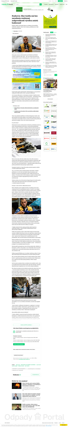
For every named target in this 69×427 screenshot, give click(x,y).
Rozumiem (64, 425)
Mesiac (55, 32)
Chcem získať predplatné (18, 344)
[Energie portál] (5, 1)
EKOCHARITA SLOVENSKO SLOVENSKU (28, 364)
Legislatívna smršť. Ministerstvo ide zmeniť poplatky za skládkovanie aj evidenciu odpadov (51, 42)
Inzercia (60, 422)
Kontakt (63, 422)
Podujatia (46, 4)
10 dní (52, 32)
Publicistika (15, 31)
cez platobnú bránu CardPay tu (24, 359)
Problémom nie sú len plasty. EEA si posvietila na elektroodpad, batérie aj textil (26, 112)
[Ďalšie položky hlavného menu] (66, 4)
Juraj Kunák (38, 364)
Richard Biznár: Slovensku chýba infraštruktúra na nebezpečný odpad (26, 108)
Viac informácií (49, 425)
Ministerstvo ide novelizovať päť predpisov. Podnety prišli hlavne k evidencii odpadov (50, 53)
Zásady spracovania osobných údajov (47, 422)
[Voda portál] (14, 1)
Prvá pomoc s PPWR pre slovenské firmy (49, 90)
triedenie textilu (21, 365)
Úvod (7, 4)
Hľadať (41, 4)
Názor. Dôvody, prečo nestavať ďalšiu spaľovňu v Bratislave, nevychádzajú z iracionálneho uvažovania (51, 66)
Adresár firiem (62, 4)
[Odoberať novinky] (56, 75)
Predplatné (56, 422)
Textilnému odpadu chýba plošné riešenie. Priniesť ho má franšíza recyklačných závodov (50, 59)
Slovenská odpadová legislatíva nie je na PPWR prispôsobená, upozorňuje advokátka (51, 45)
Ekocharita (18, 364)
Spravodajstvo (51, 4)
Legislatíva (56, 4)
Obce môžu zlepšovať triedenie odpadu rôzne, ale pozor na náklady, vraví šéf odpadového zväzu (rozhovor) (51, 49)
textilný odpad (14, 365)
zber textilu (27, 365)
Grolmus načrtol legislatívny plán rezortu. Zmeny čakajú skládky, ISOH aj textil (51, 38)
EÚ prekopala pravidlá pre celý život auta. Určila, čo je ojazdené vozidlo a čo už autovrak (51, 56)
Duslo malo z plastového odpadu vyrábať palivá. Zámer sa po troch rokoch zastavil (50, 35)
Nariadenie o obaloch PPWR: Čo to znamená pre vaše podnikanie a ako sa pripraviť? (51, 63)
